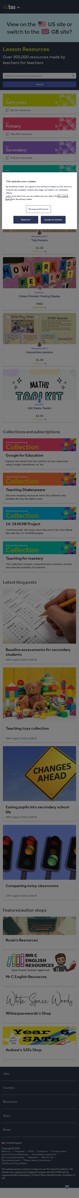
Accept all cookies (53, 219)
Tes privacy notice (24, 199)
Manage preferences (38, 209)
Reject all (25, 219)
